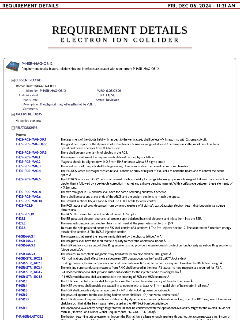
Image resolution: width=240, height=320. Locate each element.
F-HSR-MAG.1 (25, 236)
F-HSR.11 (21, 308)
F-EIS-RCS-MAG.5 (28, 179)
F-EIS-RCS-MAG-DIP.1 (31, 139)
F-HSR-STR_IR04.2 (29, 272)
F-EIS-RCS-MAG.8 (28, 192)
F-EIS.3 (21, 228)
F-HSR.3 (21, 281)
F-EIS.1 (20, 218)
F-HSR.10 (22, 299)
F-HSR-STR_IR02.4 (29, 267)
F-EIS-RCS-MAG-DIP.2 (31, 144)
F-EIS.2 (21, 223)
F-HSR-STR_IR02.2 (29, 258)
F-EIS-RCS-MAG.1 (28, 157)
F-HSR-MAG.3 (25, 245)
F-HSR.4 (21, 285)
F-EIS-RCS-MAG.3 (28, 166)
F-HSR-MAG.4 (25, 254)
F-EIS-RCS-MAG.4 (28, 171)
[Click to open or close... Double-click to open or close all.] (12, 67)
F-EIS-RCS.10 (25, 214)
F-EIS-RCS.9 (24, 205)
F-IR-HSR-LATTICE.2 (29, 316)
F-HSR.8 (21, 290)
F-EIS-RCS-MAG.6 (28, 196)
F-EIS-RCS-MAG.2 (28, 162)
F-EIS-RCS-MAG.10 (29, 201)
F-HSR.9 (21, 295)
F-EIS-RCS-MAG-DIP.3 (31, 152)
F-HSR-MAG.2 (25, 241)
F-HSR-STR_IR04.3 (29, 277)
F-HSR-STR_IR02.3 (29, 263)
